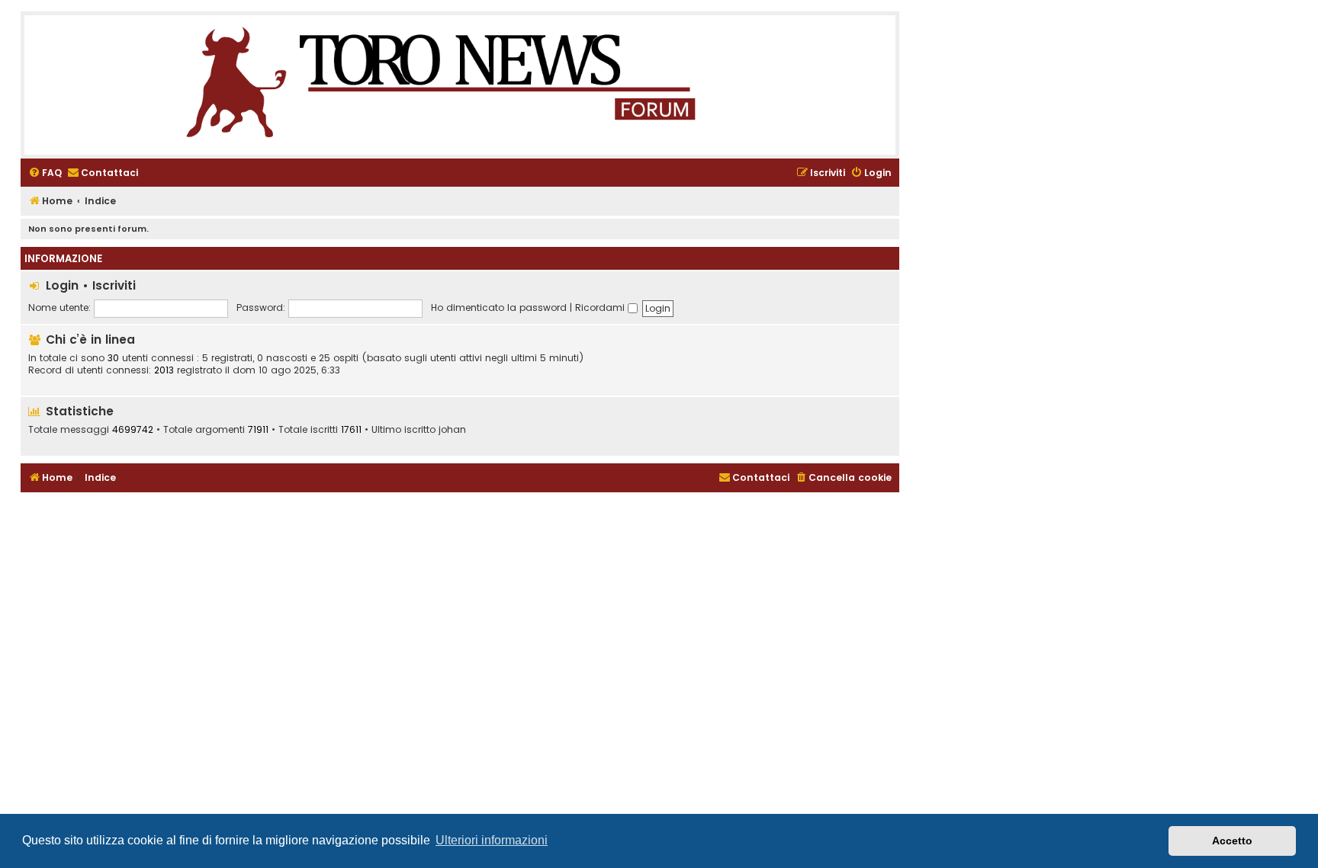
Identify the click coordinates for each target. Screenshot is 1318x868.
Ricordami (601, 307)
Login (62, 285)
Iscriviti (114, 285)
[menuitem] (45, 173)
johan (452, 430)
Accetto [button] (1232, 840)
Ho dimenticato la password (499, 307)
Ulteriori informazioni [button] (492, 840)
